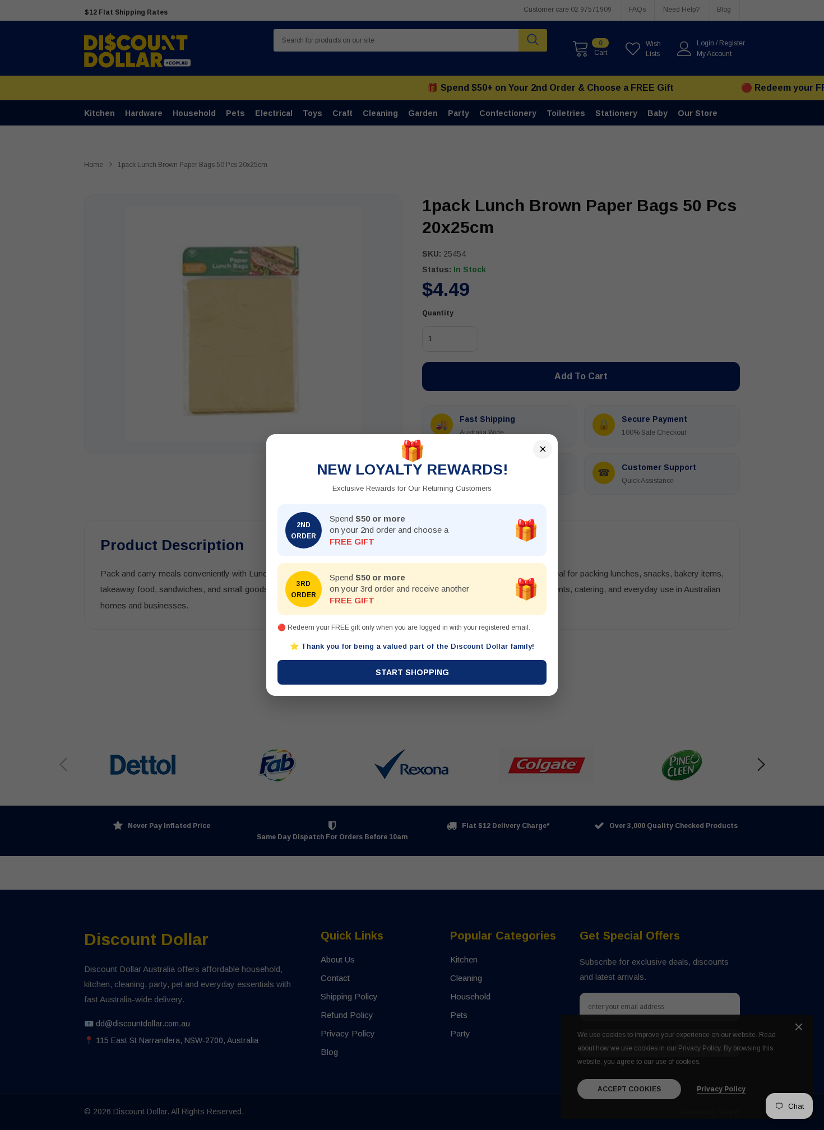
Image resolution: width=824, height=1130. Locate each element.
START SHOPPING (412, 672)
